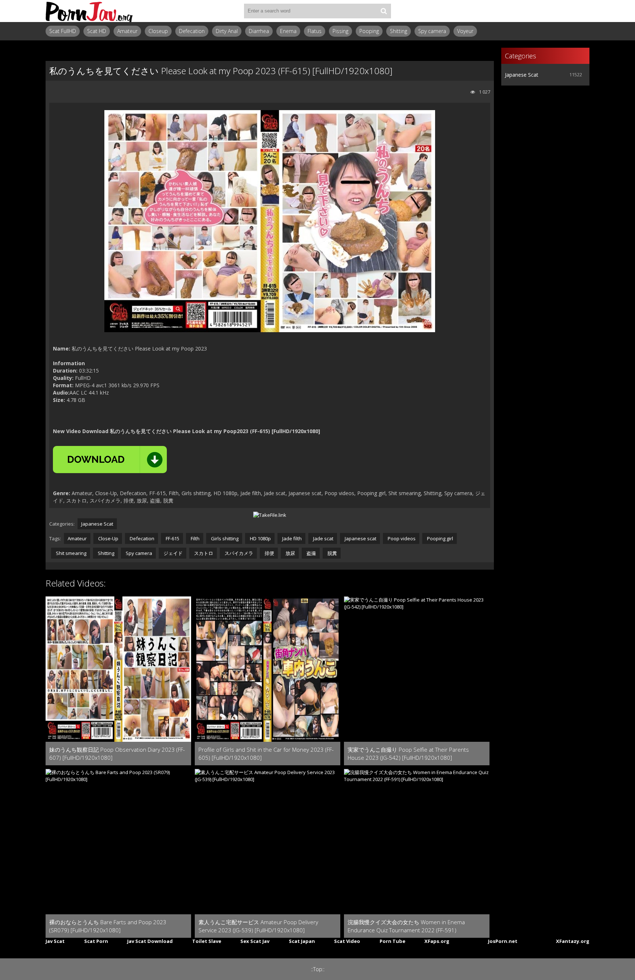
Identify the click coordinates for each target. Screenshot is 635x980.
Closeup (158, 31)
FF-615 (172, 538)
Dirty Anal (227, 31)
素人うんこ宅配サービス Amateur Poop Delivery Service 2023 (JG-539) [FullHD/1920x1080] (258, 926)
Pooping (369, 31)
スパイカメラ (238, 553)
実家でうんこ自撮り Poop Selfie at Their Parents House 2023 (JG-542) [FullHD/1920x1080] (408, 753)
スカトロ (203, 553)
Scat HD (96, 31)
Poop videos (401, 538)
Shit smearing (70, 553)
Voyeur (465, 31)
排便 (268, 553)
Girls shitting (224, 538)
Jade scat (322, 538)
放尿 (289, 553)
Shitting (398, 31)
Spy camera (432, 31)
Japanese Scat (97, 523)
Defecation (192, 31)
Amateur (127, 31)
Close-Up (107, 538)
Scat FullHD (62, 31)
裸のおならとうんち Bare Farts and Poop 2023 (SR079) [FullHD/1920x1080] (107, 926)
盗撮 (310, 553)
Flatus (315, 31)
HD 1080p (260, 538)
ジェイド (172, 553)
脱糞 (331, 553)
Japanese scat (360, 538)
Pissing (340, 31)
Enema (288, 31)
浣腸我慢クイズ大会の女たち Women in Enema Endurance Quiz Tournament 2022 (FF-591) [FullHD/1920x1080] (406, 926)
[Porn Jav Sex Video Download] (90, 11)
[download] (110, 459)
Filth (195, 538)
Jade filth (291, 538)
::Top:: (317, 969)
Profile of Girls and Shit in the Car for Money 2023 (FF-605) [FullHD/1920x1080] (266, 753)
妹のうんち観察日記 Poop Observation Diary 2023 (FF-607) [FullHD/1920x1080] (117, 753)
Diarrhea (259, 31)
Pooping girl (439, 538)
